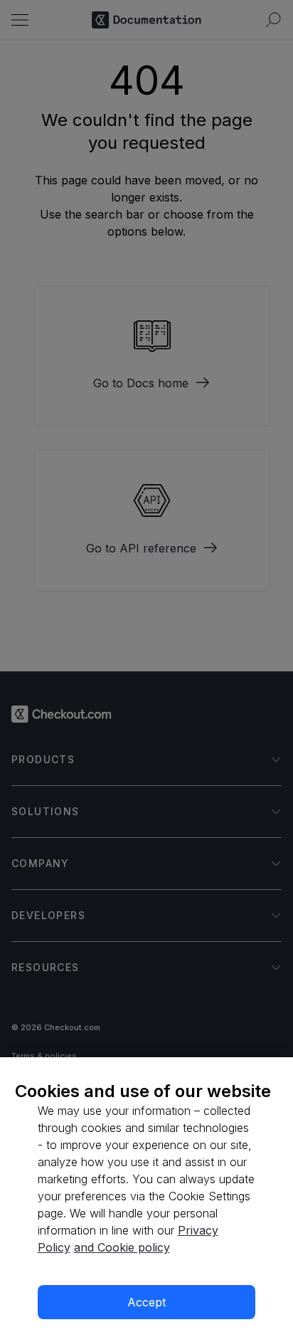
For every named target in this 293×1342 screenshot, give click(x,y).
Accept (146, 1302)
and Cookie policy (122, 1247)
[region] (146, 1199)
